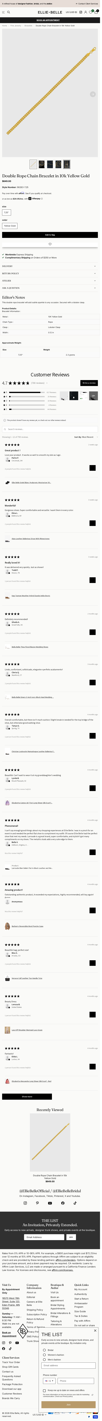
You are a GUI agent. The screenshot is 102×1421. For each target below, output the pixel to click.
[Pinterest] (37, 1203)
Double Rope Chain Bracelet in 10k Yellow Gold (50, 1177)
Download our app (11, 1389)
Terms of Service (36, 1327)
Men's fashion (54, 1360)
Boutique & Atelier (57, 1286)
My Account (80, 1289)
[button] (46, 383)
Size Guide (80, 1311)
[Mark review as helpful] (92, 468)
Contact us (7, 1371)
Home (4, 26)
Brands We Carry (11, 1398)
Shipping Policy (35, 1310)
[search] (8, 12)
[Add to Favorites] (50, 244)
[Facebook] (62, 1203)
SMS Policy (33, 1336)
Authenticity (80, 1294)
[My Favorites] (90, 12)
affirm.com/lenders (66, 1260)
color (4, 220)
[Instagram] (25, 1203)
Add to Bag (50, 235)
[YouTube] (50, 1203)
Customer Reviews (12, 1393)
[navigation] (33, 164)
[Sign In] (85, 12)
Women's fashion (56, 1355)
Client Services (10, 1357)
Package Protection (12, 1384)
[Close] (95, 1330)
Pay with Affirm (82, 1320)
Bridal (50, 1350)
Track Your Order (11, 1362)
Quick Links (81, 1284)
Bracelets (28, 26)
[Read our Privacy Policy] (92, 1394)
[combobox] (49, 1381)
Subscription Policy (37, 1314)
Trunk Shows (34, 1341)
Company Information (34, 1286)
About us (31, 1292)
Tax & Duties (81, 1316)
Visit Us (55, 1292)
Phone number (50, 1375)
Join (71, 1237)
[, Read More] (80, 12)
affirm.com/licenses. (62, 1270)
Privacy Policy (34, 1331)
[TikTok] (75, 1203)
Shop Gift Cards (10, 1367)
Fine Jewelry (15, 26)
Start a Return (81, 1298)
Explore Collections (3, 12)
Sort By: (78, 437)
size (4, 206)
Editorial (31, 1297)
